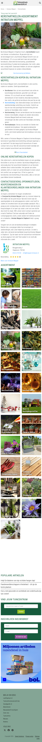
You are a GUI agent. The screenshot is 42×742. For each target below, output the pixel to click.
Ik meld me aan (21, 637)
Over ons (6, 713)
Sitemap (37, 736)
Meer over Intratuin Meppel (9, 261)
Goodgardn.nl (7, 704)
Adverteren (6, 707)
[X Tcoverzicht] (4, 730)
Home (2, 9)
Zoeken (21, 612)
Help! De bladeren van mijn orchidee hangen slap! (18, 580)
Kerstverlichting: (10, 103)
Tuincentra (6, 716)
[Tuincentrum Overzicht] (21, 3)
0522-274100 (17, 253)
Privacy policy (29, 736)
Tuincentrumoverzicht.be (11, 701)
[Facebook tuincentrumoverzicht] (8, 730)
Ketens (5, 722)
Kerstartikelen (22, 9)
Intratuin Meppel (11, 9)
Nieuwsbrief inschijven (10, 710)
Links (38, 738)
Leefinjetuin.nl (7, 698)
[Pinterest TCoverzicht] (12, 730)
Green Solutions (19, 736)
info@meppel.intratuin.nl (31, 253)
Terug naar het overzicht (9, 13)
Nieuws (5, 719)
